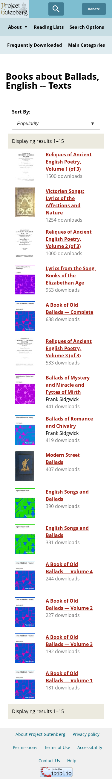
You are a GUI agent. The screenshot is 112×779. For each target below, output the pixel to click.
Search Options (87, 27)
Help (71, 760)
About (18, 27)
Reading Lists (49, 27)
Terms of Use (57, 747)
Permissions (25, 747)
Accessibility (89, 747)
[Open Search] (56, 9)
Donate (94, 9)
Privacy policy (86, 734)
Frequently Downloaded (34, 45)
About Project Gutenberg (40, 734)
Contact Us (49, 760)
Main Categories (86, 45)
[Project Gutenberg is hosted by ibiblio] (56, 775)
